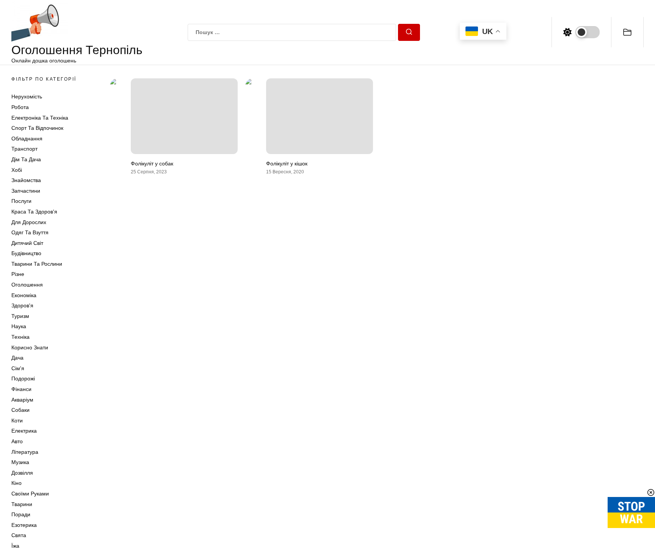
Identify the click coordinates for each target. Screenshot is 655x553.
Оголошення (27, 285)
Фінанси (21, 389)
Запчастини (25, 191)
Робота (20, 107)
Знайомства (26, 180)
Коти (17, 420)
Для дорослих (28, 222)
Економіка (23, 295)
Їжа (15, 546)
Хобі (16, 170)
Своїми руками (30, 494)
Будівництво (26, 253)
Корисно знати (29, 347)
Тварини (21, 504)
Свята (18, 535)
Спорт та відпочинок (37, 128)
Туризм (20, 316)
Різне (17, 274)
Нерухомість (26, 96)
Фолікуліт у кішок (286, 163)
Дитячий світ (27, 243)
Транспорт (24, 149)
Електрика (24, 431)
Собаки (20, 410)
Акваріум (22, 400)
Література (24, 452)
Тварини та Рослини (36, 264)
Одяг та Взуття (30, 232)
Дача (17, 358)
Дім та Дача (26, 159)
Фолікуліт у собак (152, 163)
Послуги (21, 201)
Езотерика (24, 525)
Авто (17, 441)
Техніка (20, 337)
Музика (20, 462)
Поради (20, 514)
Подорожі (23, 378)
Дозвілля (22, 473)
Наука (18, 326)
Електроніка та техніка (39, 118)
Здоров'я (22, 305)
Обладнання (26, 139)
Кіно (16, 483)
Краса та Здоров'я (34, 212)
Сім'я (17, 368)
